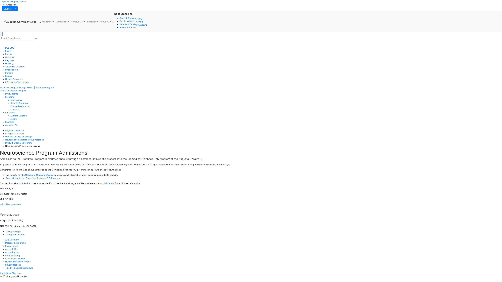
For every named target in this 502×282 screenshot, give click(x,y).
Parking (9, 73)
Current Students (127, 18)
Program (9, 97)
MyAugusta (141, 25)
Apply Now (5, 273)
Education (10, 112)
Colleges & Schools (14, 133)
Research (91, 21)
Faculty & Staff (126, 21)
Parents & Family (127, 24)
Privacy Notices (13, 264)
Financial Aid (11, 69)
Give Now (16, 273)
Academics (47, 21)
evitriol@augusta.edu (10, 204)
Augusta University (14, 130)
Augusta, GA (11, 125)
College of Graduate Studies (39, 175)
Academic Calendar (15, 66)
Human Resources (14, 79)
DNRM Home (11, 93)
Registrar (9, 60)
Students (8, 8)
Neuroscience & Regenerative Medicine (24, 139)
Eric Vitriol (109, 183)
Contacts (14, 109)
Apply (5, 1)
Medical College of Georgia (13, 87)
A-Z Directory (12, 239)
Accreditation (12, 252)
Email (8, 51)
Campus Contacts (15, 234)
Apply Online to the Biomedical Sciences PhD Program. (32, 178)
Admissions (61, 21)
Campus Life (77, 21)
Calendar (9, 57)
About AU (105, 21)
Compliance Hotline (15, 258)
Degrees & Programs (15, 243)
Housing (9, 63)
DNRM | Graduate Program (40, 87)
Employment (11, 246)
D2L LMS (9, 47)
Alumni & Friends (127, 27)
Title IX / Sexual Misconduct (19, 268)
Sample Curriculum (19, 103)
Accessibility (11, 249)
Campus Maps (13, 231)
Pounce (9, 54)
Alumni (13, 119)
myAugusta (20, 1)
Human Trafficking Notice (18, 261)
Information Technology (17, 82)
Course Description (20, 106)
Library (8, 76)
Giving (11, 1)
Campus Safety (12, 255)
